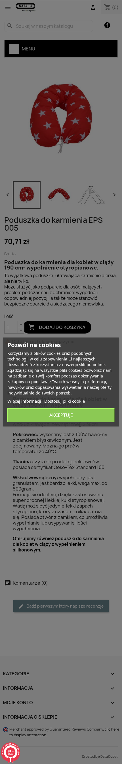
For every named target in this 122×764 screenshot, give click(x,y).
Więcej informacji (24, 401)
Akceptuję (61, 415)
